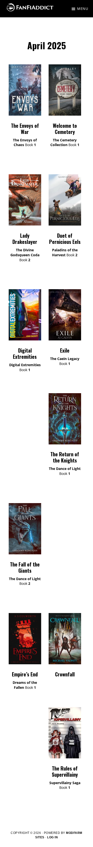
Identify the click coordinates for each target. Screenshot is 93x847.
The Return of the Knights (64, 457)
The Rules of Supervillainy (65, 771)
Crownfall (65, 674)
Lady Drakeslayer (24, 238)
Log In (52, 837)
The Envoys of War (25, 128)
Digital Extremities (25, 353)
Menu (82, 8)
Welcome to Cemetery (65, 128)
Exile (64, 350)
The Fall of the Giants (25, 567)
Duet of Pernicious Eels (65, 238)
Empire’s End (25, 674)
